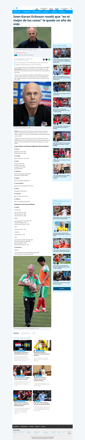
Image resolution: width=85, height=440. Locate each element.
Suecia (34, 333)
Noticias (51, 8)
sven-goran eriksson (25, 333)
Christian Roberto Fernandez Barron (22, 60)
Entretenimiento (43, 8)
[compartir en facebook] (44, 60)
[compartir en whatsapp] (49, 60)
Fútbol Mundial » (21, 59)
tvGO (37, 8)
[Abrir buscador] (71, 8)
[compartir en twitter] (46, 60)
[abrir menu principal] (14, 8)
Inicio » (15, 59)
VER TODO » (62, 288)
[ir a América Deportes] (17, 8)
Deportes (57, 8)
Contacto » (64, 432)
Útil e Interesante (64, 8)
